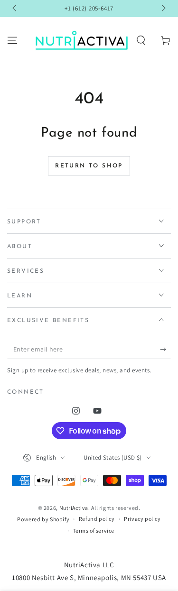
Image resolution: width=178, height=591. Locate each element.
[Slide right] (163, 8)
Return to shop (89, 166)
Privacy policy (142, 518)
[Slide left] (15, 8)
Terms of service (94, 530)
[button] (141, 40)
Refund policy (97, 518)
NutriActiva (74, 507)
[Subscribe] (165, 349)
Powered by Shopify (43, 519)
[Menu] (12, 40)
